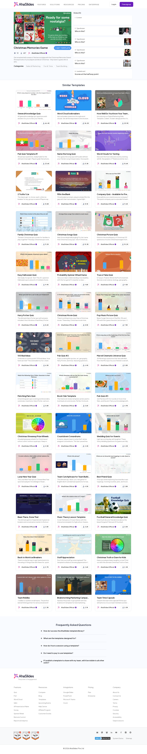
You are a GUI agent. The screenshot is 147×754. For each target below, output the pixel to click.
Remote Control (20, 717)
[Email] (97, 732)
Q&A (15, 703)
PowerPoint (67, 696)
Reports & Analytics (21, 721)
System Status (118, 738)
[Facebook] (121, 732)
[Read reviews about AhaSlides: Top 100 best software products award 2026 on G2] (17, 736)
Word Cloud (18, 699)
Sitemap (129, 738)
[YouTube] (116, 732)
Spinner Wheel (19, 714)
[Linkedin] (111, 732)
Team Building (61, 66)
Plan (89, 692)
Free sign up (126, 4)
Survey (16, 710)
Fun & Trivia (48, 66)
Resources (69, 4)
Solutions (55, 4)
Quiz (15, 692)
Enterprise (94, 4)
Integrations (68, 687)
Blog (40, 696)
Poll (15, 696)
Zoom (65, 703)
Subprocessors (118, 721)
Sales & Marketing (33, 66)
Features (41, 4)
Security (116, 714)
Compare (42, 692)
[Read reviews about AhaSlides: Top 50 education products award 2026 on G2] (26, 736)
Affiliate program (45, 710)
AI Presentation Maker (21, 706)
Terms (115, 703)
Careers (115, 699)
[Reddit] (130, 732)
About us (116, 692)
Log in (114, 4)
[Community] (106, 732)
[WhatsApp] (102, 732)
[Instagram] (125, 732)
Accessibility (117, 717)
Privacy (115, 706)
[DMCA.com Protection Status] (103, 738)
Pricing (81, 4)
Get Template (63, 48)
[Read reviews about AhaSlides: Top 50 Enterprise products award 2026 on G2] (35, 736)
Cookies (116, 710)
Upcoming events (45, 703)
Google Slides (68, 692)
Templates (42, 699)
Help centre (43, 706)
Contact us (117, 696)
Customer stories (45, 714)
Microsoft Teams (69, 699)
